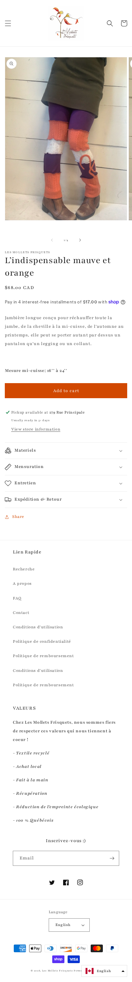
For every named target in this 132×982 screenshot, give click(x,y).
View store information (35, 429)
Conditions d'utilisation (38, 627)
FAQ (17, 598)
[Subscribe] (112, 858)
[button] (8, 23)
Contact (21, 612)
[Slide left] (52, 240)
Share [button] (18, 516)
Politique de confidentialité (42, 641)
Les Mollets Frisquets (57, 970)
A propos (22, 583)
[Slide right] (80, 240)
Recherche (24, 569)
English (63, 924)
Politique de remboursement (43, 655)
